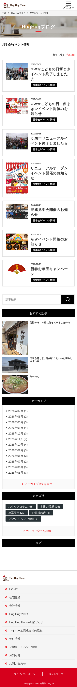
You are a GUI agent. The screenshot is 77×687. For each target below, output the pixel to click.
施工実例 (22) (16, 512)
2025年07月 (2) (18, 461)
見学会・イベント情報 (23, 647)
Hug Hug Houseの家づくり (26, 622)
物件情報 (14, 638)
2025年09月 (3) (18, 450)
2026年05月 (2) (18, 416)
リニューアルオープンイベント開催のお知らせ (49, 173)
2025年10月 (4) (18, 444)
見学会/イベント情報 (44, 85)
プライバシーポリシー (26, 674)
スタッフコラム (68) (21, 506)
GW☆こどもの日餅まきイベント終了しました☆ (51, 74)
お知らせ (14, 655)
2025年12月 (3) (18, 433)
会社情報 (14, 605)
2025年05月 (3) (18, 472)
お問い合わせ (17, 663)
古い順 (70, 54)
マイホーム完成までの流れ (25, 630)
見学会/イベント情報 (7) (23, 518)
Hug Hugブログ (19, 614)
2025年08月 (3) (18, 455)
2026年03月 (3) (18, 422)
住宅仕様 (14, 597)
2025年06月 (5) (18, 467)
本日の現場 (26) (50, 506)
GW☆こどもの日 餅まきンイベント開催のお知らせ (51, 109)
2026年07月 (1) (18, 411)
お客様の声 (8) (41, 512)
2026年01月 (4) (18, 427)
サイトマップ (56, 674)
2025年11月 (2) (17, 439)
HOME (13, 589)
